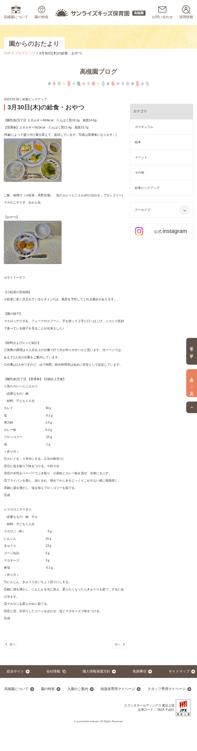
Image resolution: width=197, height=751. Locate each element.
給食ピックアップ (147, 187)
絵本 (138, 142)
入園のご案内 (77, 689)
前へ (12, 644)
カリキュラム (144, 126)
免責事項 (139, 671)
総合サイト (15, 671)
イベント (141, 157)
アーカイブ (142, 210)
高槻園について (16, 689)
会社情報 (53, 671)
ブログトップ (25, 53)
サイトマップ (179, 671)
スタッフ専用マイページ (167, 689)
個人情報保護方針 (96, 671)
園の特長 (48, 689)
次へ (117, 644)
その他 (139, 172)
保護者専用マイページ (117, 689)
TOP (7, 53)
